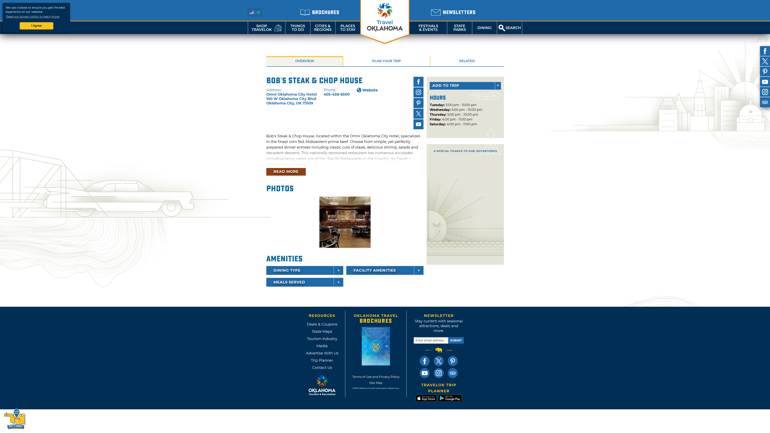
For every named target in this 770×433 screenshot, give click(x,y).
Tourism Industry (322, 339)
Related (467, 61)
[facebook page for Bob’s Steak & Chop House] (418, 82)
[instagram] (765, 92)
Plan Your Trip (386, 61)
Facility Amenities (375, 270)
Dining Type (287, 270)
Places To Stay (348, 28)
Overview (304, 61)
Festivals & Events (428, 28)
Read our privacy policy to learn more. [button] (33, 16)
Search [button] (513, 28)
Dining (484, 28)
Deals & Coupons (322, 324)
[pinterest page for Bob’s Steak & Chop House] (418, 103)
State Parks (459, 28)
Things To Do (298, 28)
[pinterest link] (453, 361)
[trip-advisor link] (453, 373)
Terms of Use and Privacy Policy (375, 377)
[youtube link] (425, 373)
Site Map (375, 383)
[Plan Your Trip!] (14, 419)
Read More (286, 171)
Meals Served (289, 282)
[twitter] (765, 61)
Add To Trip (445, 85)
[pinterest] (765, 72)
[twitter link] (439, 361)
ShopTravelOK (262, 28)
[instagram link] (439, 373)
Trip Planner (322, 360)
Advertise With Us (322, 353)
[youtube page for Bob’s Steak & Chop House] (418, 124)
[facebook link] (425, 361)
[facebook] (765, 51)
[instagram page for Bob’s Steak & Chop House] (418, 92)
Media (322, 346)
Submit (456, 340)
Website (370, 90)
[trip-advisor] (765, 102)
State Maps (322, 331)
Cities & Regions (322, 28)
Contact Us (322, 367)
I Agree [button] (36, 25)
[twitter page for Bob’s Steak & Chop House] (418, 114)
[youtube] (765, 82)
